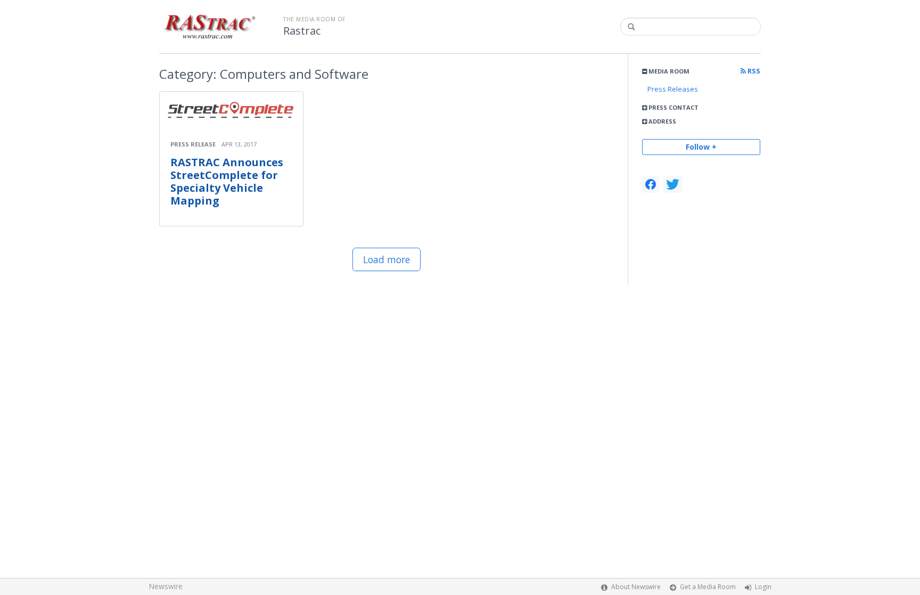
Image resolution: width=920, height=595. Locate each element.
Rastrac (302, 31)
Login (763, 586)
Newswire (166, 586)
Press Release (193, 144)
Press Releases (672, 89)
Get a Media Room (708, 586)
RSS (753, 71)
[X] (673, 184)
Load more (386, 259)
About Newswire (636, 586)
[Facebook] (650, 184)
